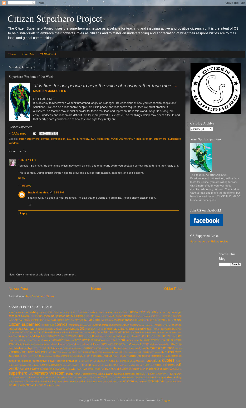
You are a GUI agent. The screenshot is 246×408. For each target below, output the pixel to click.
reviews (75, 365)
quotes (168, 360)
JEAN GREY (119, 344)
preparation (84, 361)
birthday (80, 316)
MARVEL (41, 352)
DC (69, 138)
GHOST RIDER (85, 336)
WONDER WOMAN (19, 385)
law (10, 348)
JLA (93, 138)
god (97, 336)
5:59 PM (59, 192)
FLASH (172, 332)
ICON (11, 344)
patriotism (176, 356)
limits (102, 348)
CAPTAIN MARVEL (74, 320)
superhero (160, 138)
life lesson (57, 348)
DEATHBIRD (97, 329)
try (162, 377)
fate (132, 332)
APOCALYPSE (137, 312)
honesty (84, 138)
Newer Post (18, 289)
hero (75, 138)
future (44, 336)
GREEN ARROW (151, 336)
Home (12, 54)
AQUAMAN (152, 312)
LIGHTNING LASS (91, 348)
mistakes (115, 352)
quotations (153, 360)
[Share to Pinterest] (56, 133)
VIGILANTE (62, 381)
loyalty (138, 348)
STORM (144, 369)
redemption (14, 365)
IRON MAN (106, 344)
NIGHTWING (119, 356)
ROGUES (113, 365)
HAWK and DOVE (72, 340)
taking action (105, 373)
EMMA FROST (80, 332)
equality (92, 332)
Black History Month (105, 316)
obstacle (146, 356)
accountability (30, 312)
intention (95, 344)
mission (106, 352)
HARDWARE (57, 340)
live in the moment (117, 348)
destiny (142, 328)
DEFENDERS (120, 329)
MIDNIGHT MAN (80, 352)
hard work (43, 340)
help (115, 340)
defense (133, 329)
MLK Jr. (123, 352)
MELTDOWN (55, 352)
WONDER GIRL (156, 381)
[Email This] (41, 133)
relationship (25, 365)
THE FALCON (174, 373)
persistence (24, 360)
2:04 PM (31, 160)
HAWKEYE (88, 340)
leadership (103, 138)
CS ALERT (30, 328)
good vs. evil (106, 336)
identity (18, 344)
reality (179, 361)
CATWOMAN (107, 320)
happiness (14, 340)
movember (133, 352)
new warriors (62, 356)
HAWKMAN (99, 340)
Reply (21, 178)
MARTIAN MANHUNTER (126, 138)
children (169, 320)
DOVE (33, 332)
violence (74, 381)
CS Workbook (48, 54)
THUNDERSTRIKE (117, 377)
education (67, 332)
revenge (67, 365)
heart (109, 340)
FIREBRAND (151, 332)
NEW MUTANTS (47, 356)
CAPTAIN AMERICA (19, 320)
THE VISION (94, 377)
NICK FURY (85, 356)
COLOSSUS (48, 325)
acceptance (15, 312)
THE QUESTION (63, 377)
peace (12, 360)
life (48, 348)
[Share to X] (49, 133)
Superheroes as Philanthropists (209, 241)
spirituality (122, 368)
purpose (124, 361)
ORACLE (166, 356)
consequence (147, 325)
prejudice (71, 360)
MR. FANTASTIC (146, 352)
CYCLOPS (59, 329)
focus (179, 332)
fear (137, 332)
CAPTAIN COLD (38, 320)
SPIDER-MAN (108, 368)
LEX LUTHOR (39, 348)
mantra (178, 348)
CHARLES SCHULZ (144, 320)
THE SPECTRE (79, 377)
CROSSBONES (16, 329)
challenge (119, 320)
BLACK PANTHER (125, 316)
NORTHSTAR (134, 356)
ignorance (28, 344)
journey (135, 344)
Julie (21, 160)
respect (43, 365)
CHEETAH (160, 320)
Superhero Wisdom (46, 373)
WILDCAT (117, 381)
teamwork (119, 373)
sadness (124, 365)
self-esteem (32, 368)
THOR (104, 377)
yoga (57, 385)
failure (100, 332)
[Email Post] (34, 133)
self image (169, 365)
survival (93, 373)
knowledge (164, 344)
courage (177, 324)
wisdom (128, 381)
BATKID (34, 316)
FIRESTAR (163, 332)
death (88, 329)
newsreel (74, 356)
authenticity (165, 312)
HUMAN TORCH (151, 340)
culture (41, 329)
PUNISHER (113, 361)
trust (152, 377)
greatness (136, 336)
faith (106, 332)
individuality (49, 344)
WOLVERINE (141, 381)
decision (108, 329)
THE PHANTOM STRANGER (40, 377)
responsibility (55, 365)
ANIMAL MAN (97, 312)
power (52, 360)
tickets (130, 377)
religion (35, 365)
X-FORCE (41, 385)
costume (167, 325)
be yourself (58, 315)
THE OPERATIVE (17, 377)
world (32, 385)
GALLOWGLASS (68, 336)
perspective (40, 360)
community (87, 325)
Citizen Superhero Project (55, 18)
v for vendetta (31, 381)
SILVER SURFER (77, 368)
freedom (13, 336)
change (129, 319)
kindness (154, 344)
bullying (177, 316)
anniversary (112, 312)
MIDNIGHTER (95, 352)
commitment (75, 325)
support (85, 374)
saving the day (136, 365)
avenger (177, 312)
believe (70, 315)
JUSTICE (144, 344)
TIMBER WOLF (141, 377)
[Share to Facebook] (52, 133)
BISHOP (90, 316)
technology (130, 374)
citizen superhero (28, 138)
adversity (64, 312)
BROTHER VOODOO (161, 316)
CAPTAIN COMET (55, 320)
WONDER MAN (174, 381)
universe (19, 381)
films (142, 332)
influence (60, 344)
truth (157, 377)
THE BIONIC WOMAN (155, 374)
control (158, 325)
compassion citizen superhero (125, 325)
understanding (173, 377)
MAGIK (145, 348)
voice (89, 381)
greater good (121, 336)
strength (147, 138)
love (131, 348)
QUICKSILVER (137, 361)
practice (61, 361)
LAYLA (15, 348)
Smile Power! (94, 369)
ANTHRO (123, 312)
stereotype (134, 368)
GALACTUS (53, 336)
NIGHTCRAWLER (102, 356)
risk (106, 365)
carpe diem (92, 319)
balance (25, 316)
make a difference (162, 348)
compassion (58, 138)
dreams (57, 332)
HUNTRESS (166, 340)
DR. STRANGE (45, 332)
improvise (38, 344)
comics (45, 138)
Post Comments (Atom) (39, 296)
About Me (28, 54)
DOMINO (24, 332)
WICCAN (107, 381)
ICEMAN (178, 340)
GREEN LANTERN (171, 336)
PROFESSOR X (98, 361)
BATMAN (44, 315)
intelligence (86, 344)
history (129, 340)
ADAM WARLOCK (49, 312)
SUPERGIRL (176, 369)
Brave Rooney (143, 316)
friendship (34, 336)
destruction (166, 329)
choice (178, 319)
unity (11, 381)
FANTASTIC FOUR (120, 332)
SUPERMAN (73, 373)
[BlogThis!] (45, 133)
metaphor (66, 352)
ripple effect (97, 365)
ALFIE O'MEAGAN (80, 312)
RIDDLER (86, 365)
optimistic (156, 356)
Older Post (173, 289)
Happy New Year (28, 340)
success (164, 368)
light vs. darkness (72, 348)
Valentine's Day (48, 381)
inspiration (73, 344)
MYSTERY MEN (30, 356)
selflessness (46, 369)
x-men (51, 385)
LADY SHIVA (176, 344)
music (157, 352)
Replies (26, 185)
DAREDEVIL (72, 329)
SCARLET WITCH (153, 365)
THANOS (140, 374)
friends (22, 336)
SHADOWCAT (60, 368)
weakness (97, 381)
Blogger (165, 400)
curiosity (49, 329)
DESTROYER (153, 329)
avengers (14, 315)
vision (82, 381)
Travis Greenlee (38, 192)
